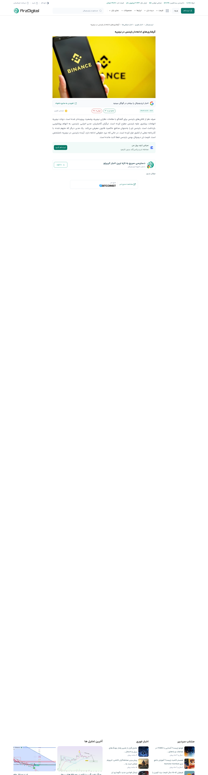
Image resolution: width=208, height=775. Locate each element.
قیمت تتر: (120, 3)
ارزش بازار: (143, 3)
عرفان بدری (151, 173)
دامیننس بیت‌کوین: (176, 3)
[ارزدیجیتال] (26, 11)
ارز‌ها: (193, 3)
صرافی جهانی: (156, 3)
